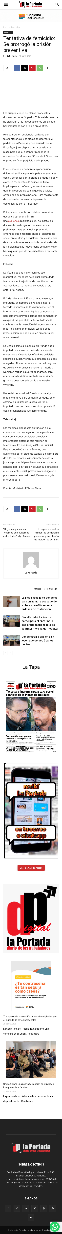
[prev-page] (5, 653)
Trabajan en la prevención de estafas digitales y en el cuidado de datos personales (30, 1018)
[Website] (43, 1208)
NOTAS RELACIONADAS (17, 589)
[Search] (57, 4)
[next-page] (11, 653)
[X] (24, 68)
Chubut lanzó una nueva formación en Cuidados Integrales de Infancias (28, 1086)
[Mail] (25, 1208)
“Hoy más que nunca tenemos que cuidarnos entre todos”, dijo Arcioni (16, 533)
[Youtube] (31, 1217)
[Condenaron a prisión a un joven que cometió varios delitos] (11, 640)
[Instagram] (17, 1208)
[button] (5, 4)
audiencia (14, 220)
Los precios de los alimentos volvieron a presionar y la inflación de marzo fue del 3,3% (46, 534)
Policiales (15, 27)
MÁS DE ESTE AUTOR (45, 589)
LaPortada (12, 56)
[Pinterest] (32, 68)
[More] (47, 68)
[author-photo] (31, 568)
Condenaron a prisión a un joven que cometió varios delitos (37, 640)
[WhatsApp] (40, 68)
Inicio (5, 27)
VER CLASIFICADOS (31, 868)
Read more (33, 1034)
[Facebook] (17, 68)
